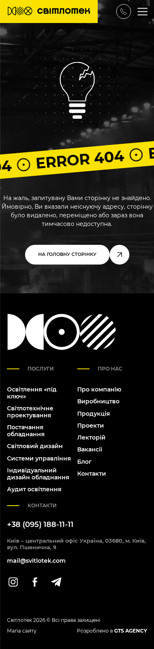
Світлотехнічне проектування (30, 412)
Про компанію (99, 389)
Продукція (93, 413)
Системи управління (39, 458)
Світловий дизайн (35, 446)
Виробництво (98, 401)
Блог (84, 461)
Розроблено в (112, 631)
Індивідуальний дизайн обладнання (38, 474)
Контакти (91, 473)
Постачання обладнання (26, 430)
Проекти (90, 425)
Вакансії (89, 449)
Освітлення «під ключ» (32, 393)
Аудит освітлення (34, 489)
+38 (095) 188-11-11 (40, 524)
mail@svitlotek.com (36, 560)
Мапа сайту (22, 631)
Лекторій (91, 437)
